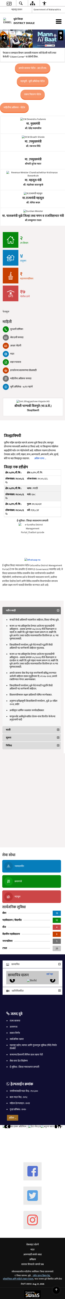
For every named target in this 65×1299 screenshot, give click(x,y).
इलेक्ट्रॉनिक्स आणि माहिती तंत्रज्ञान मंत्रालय (18, 1280)
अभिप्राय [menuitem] (32, 1260)
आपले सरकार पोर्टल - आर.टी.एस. (33, 69)
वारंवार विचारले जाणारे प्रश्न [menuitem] (32, 1265)
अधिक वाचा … (40, 459)
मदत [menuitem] (32, 1250)
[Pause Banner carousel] (60, 34)
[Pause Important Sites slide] (58, 1129)
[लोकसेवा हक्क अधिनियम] (15, 1127)
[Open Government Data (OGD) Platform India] (34, 1127)
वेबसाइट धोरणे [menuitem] (32, 1245)
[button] (4, 38)
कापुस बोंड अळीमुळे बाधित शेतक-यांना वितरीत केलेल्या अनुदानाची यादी (32, 719)
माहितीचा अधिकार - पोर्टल (14, 108)
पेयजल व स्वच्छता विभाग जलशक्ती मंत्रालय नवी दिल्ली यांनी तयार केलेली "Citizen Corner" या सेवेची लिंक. (29, 56)
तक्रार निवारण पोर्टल (32, 95)
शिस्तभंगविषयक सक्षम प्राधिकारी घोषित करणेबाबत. (31, 696)
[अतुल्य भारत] (52, 1127)
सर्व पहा (49, 975)
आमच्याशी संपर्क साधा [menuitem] (32, 1255)
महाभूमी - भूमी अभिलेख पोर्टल (32, 82)
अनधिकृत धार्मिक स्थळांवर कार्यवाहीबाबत (27, 711)
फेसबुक (6, 313)
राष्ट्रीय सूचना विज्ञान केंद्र (41, 1276)
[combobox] (56, 3)
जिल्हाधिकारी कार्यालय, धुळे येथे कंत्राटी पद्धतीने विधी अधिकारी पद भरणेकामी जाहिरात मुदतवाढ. (31, 647)
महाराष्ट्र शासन (16, 10)
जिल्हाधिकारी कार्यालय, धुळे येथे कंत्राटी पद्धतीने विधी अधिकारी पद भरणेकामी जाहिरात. (31, 688)
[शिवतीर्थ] (32, 981)
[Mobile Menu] (59, 22)
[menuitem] (8, 4)
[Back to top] (56, 1290)
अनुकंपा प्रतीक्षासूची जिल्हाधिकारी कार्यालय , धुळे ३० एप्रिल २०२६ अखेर (33, 703)
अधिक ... (12, 1119)
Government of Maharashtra (47, 10)
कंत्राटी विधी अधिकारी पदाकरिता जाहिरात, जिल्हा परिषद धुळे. (34, 621)
